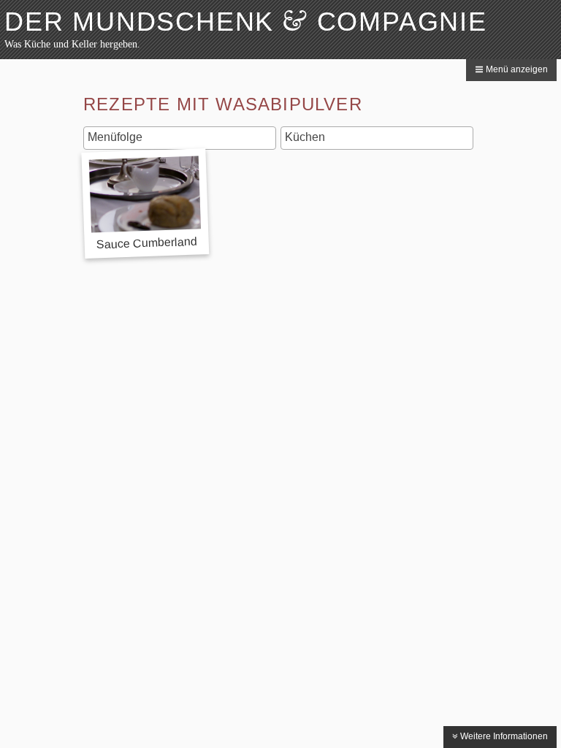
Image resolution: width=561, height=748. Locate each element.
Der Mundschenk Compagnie (245, 22)
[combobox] (179, 138)
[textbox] (183, 137)
